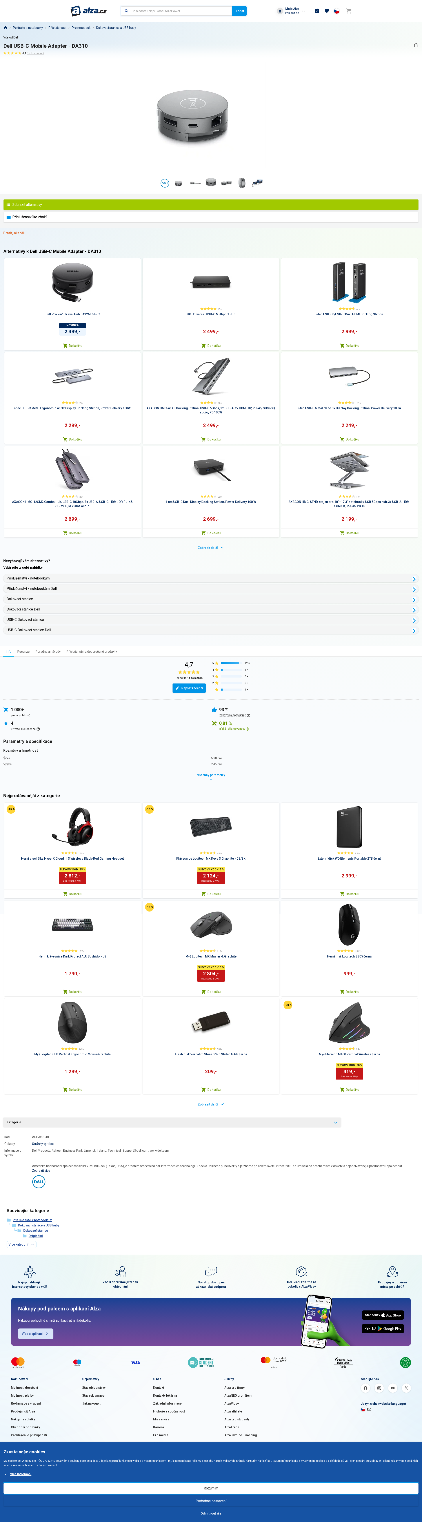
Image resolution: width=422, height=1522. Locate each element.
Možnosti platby (22, 1395)
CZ (369, 1409)
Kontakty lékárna (165, 1395)
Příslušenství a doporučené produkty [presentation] (92, 651)
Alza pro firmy (234, 1387)
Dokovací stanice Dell (23, 609)
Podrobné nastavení (211, 1501)
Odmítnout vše (211, 1513)
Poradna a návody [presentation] (48, 651)
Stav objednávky (94, 1387)
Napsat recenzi (192, 688)
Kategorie (14, 1122)
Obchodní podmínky (25, 1427)
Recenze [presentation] (23, 651)
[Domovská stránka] (5, 27)
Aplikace (159, 1443)
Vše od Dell (10, 37)
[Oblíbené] (326, 11)
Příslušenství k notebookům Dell (32, 589)
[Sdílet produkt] (416, 45)
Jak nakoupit (91, 1403)
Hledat (239, 11)
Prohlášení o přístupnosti (29, 1435)
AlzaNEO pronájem (238, 1395)
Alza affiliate (233, 1411)
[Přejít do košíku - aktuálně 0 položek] (348, 11)
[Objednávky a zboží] (317, 11)
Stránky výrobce (43, 1144)
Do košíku (75, 345)
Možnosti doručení (24, 1387)
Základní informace (167, 1403)
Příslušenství (57, 27)
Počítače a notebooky (28, 27)
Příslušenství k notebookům (28, 578)
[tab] (8, 651)
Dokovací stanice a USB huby (116, 27)
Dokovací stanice (20, 599)
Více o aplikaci (32, 1334)
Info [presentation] (8, 651)
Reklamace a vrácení (26, 1403)
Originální (36, 1236)
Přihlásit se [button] (292, 13)
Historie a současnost (169, 1411)
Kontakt (158, 1387)
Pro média (160, 1435)
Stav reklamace (93, 1395)
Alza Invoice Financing (240, 1435)
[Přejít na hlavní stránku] (89, 10)
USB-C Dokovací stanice (25, 620)
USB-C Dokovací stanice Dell (29, 630)
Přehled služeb (21, 1443)
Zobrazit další (208, 548)
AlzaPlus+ (231, 1403)
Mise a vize (161, 1419)
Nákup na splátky (23, 1419)
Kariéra (158, 1427)
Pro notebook (81, 27)
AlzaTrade (231, 1427)
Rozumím (211, 1488)
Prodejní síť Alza (23, 1411)
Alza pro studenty (236, 1419)
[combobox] (176, 11)
